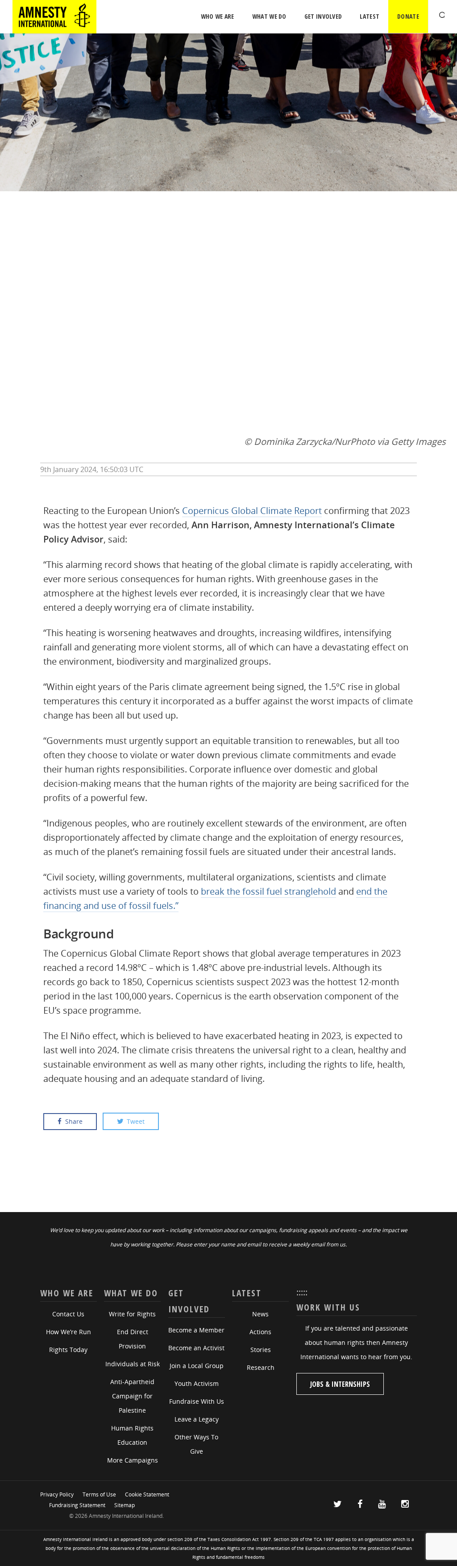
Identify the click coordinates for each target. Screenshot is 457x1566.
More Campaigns (132, 1460)
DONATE (408, 16)
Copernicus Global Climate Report (252, 511)
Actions (260, 1332)
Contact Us (68, 1314)
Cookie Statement (147, 1494)
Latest (369, 16)
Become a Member (196, 1330)
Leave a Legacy (196, 1419)
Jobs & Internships (340, 1384)
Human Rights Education (132, 1435)
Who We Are (217, 16)
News (260, 1314)
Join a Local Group (197, 1365)
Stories (260, 1349)
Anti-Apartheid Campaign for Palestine (132, 1395)
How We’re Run (68, 1332)
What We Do (269, 16)
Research (260, 1367)
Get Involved (323, 16)
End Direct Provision (132, 1339)
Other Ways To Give (196, 1444)
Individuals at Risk (132, 1364)
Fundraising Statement (77, 1505)
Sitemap (124, 1505)
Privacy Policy (57, 1494)
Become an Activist (196, 1348)
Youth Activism (196, 1383)
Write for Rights (132, 1314)
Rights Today (68, 1349)
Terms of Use (99, 1494)
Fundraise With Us (196, 1401)
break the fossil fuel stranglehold (268, 891)
